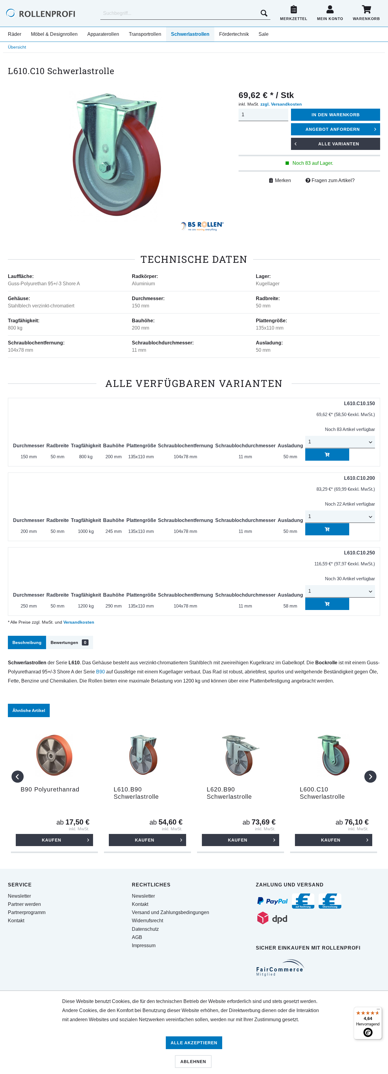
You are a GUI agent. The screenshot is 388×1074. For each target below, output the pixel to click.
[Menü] (378, 1010)
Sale (264, 34)
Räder (14, 34)
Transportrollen (145, 34)
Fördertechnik (234, 34)
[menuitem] (185, 13)
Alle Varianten (338, 143)
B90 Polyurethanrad (50, 789)
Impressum (144, 945)
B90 (100, 671)
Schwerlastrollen (190, 34)
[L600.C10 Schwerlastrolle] (333, 755)
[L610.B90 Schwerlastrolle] (147, 755)
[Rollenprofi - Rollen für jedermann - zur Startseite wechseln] (50, 13)
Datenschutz (145, 929)
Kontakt (16, 920)
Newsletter (19, 896)
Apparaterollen (103, 34)
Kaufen (51, 840)
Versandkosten (78, 622)
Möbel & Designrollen (54, 34)
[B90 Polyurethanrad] (54, 755)
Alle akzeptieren (194, 1042)
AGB (137, 937)
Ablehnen (193, 1061)
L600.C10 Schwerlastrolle (322, 793)
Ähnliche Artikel (28, 710)
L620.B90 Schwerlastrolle (229, 793)
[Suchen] (264, 13)
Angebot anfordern (333, 129)
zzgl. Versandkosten (281, 104)
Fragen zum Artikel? (332, 180)
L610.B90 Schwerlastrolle (136, 793)
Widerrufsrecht (147, 920)
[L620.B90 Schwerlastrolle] (240, 755)
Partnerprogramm (26, 912)
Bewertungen (68, 642)
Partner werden (24, 904)
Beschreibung (27, 642)
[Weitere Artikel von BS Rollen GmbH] (202, 228)
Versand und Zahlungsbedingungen (170, 912)
